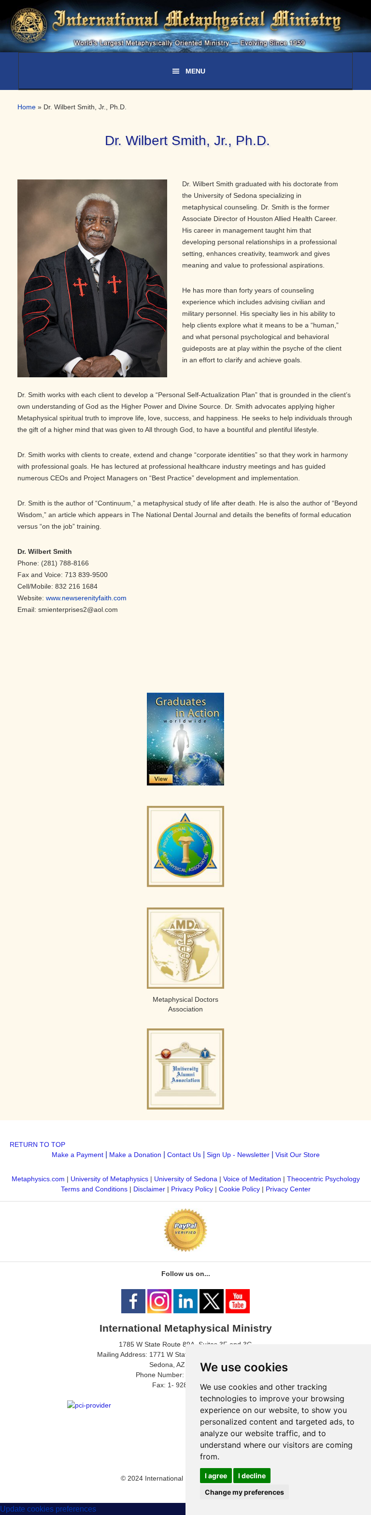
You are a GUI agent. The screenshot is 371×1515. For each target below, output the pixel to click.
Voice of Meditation (252, 1179)
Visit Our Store (297, 1155)
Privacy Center (288, 1189)
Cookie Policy (239, 1189)
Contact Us (184, 1155)
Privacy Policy (192, 1189)
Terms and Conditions (94, 1189)
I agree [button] (216, 1475)
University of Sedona (185, 1179)
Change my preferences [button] (244, 1492)
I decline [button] (252, 1475)
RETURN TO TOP (37, 1144)
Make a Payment (77, 1155)
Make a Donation (135, 1155)
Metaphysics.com (39, 1179)
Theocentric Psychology (323, 1179)
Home (26, 107)
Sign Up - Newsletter (238, 1155)
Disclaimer (149, 1189)
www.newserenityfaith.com (86, 598)
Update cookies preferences (48, 1509)
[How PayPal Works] (185, 1249)
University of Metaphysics (109, 1179)
